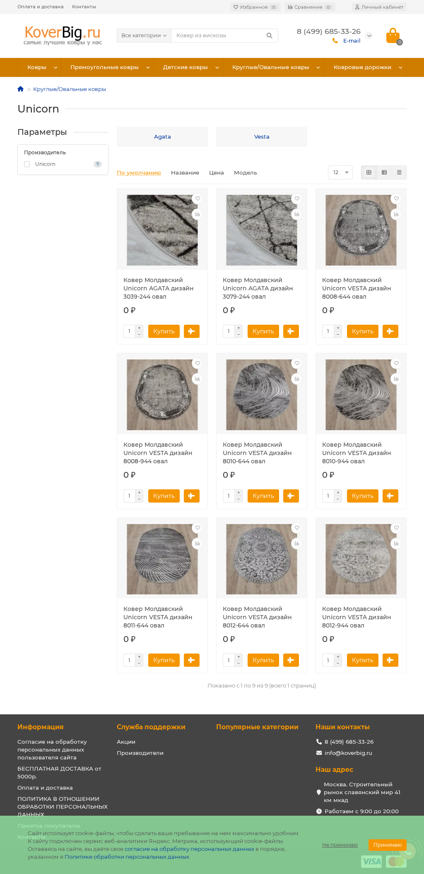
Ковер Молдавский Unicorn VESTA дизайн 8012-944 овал (356, 617)
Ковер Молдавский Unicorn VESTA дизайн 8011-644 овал (158, 617)
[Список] (384, 172)
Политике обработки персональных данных (127, 856)
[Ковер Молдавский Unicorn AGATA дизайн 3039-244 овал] (162, 230)
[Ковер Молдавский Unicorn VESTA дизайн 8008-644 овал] (361, 230)
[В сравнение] (197, 214)
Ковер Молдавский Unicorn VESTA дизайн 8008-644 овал (356, 288)
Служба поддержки (151, 727)
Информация (40, 727)
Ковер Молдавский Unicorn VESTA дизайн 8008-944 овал (158, 453)
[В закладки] (197, 198)
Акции (126, 741)
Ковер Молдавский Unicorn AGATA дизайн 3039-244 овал (158, 288)
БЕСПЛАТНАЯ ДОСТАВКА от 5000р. (59, 772)
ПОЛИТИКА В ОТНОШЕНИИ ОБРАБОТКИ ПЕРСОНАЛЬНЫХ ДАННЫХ (62, 806)
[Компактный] (399, 172)
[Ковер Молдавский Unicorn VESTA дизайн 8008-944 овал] (162, 394)
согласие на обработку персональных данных (189, 848)
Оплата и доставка (40, 7)
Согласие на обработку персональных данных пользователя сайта (52, 749)
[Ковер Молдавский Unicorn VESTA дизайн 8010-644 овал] (262, 394)
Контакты (84, 7)
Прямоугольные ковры (104, 67)
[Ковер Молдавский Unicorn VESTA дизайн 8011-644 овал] (162, 559)
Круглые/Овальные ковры (270, 67)
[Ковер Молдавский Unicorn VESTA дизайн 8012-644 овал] (262, 559)
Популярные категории (257, 727)
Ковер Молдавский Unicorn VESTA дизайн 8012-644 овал (257, 617)
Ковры (36, 67)
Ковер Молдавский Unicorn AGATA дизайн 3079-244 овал (258, 288)
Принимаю (387, 845)
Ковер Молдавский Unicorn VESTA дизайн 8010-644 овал (257, 453)
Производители (140, 752)
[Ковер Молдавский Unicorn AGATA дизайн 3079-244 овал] (262, 230)
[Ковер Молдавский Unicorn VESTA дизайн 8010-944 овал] (361, 394)
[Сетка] (369, 172)
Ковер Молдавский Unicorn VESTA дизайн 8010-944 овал (356, 453)
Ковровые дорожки (362, 67)
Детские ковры (185, 67)
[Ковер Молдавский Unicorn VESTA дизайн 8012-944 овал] (361, 559)
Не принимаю (340, 845)
